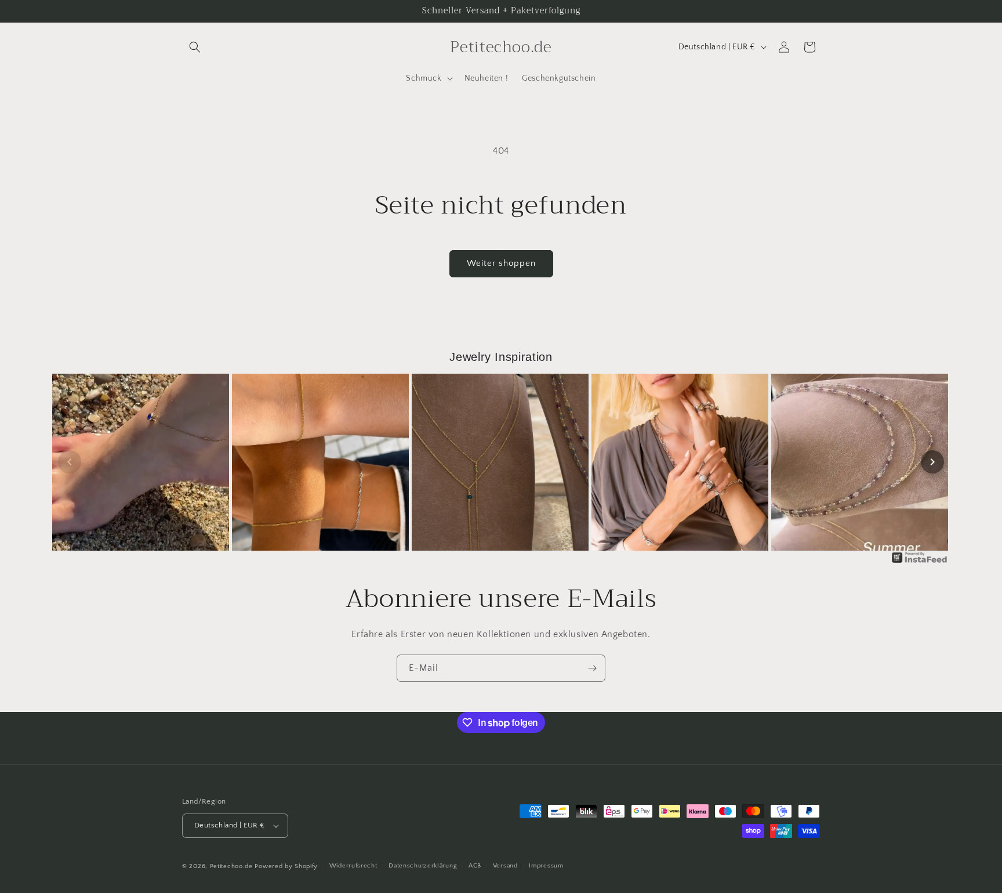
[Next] (932, 461)
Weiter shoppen (501, 263)
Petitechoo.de (231, 866)
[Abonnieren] (592, 668)
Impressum (546, 865)
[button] (195, 47)
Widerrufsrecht (353, 865)
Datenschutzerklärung (423, 865)
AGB (475, 865)
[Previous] (69, 461)
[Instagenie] (920, 562)
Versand (505, 865)
